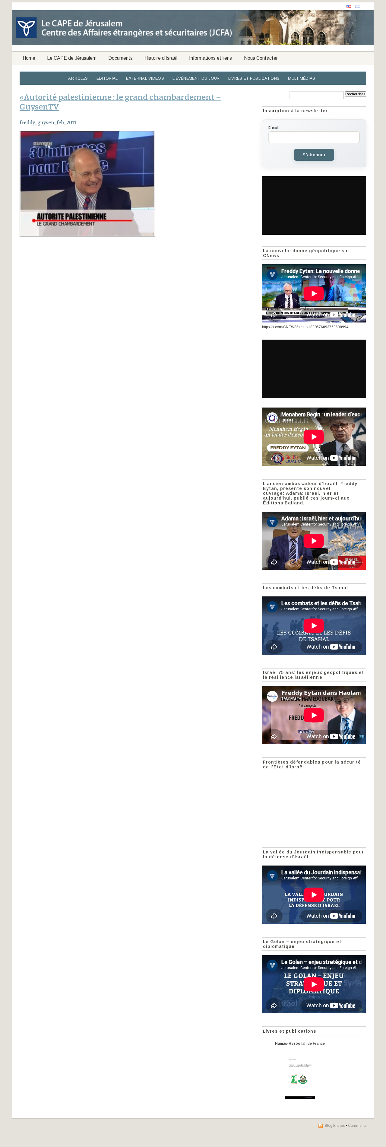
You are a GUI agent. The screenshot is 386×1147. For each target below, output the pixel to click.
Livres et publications (254, 78)
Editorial (107, 78)
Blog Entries (335, 1125)
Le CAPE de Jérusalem (71, 58)
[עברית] (357, 6)
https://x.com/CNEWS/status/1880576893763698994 (305, 327)
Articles (78, 78)
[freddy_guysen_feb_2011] (137, 183)
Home (29, 58)
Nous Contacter (261, 58)
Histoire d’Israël (160, 58)
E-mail (273, 127)
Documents (120, 58)
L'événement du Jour (196, 78)
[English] (348, 6)
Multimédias (301, 78)
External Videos (145, 78)
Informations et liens (210, 58)
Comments (357, 1125)
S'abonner (314, 154)
